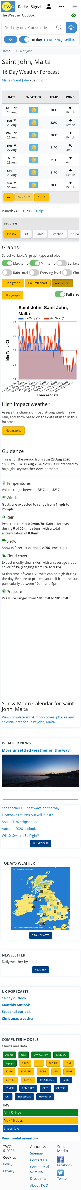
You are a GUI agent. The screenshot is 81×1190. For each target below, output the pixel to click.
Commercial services (39, 1169)
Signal (36, 6)
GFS (39, 1063)
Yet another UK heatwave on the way (30, 808)
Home (6, 50)
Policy (7, 1164)
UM (56, 1071)
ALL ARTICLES (40, 843)
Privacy (8, 1171)
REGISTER (40, 969)
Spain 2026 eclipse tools (20, 822)
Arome (9, 1055)
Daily (48, 40)
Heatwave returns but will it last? (27, 815)
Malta (6, 80)
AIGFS (25, 1063)
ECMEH (9, 1088)
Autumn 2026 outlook (19, 828)
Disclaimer (38, 1178)
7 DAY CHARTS (40, 935)
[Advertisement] (40, 656)
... (12, 50)
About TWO (39, 1185)
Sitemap (36, 1153)
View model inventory (20, 1138)
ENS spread (24, 1096)
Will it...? (72, 40)
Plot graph (12, 295)
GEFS (45, 1088)
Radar (23, 6)
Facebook (64, 1165)
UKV (23, 1055)
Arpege (9, 1063)
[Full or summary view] (9, 197)
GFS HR (53, 1063)
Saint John (21, 80)
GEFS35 (60, 1088)
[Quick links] (61, 7)
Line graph (12, 283)
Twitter (62, 1178)
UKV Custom (41, 1055)
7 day (58, 40)
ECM (68, 1063)
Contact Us (38, 1160)
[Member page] (48, 7)
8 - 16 (41, 197)
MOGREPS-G (47, 1080)
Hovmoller (45, 1096)
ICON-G (27, 1080)
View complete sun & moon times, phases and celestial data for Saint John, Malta (38, 719)
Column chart (37, 283)
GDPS (42, 1071)
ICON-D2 (61, 1055)
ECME (66, 1080)
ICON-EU (10, 1080)
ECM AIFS (26, 1071)
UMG (69, 1071)
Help (39, 211)
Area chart (62, 283)
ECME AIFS (28, 1088)
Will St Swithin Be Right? (20, 835)
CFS (7, 1096)
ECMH (9, 1071)
